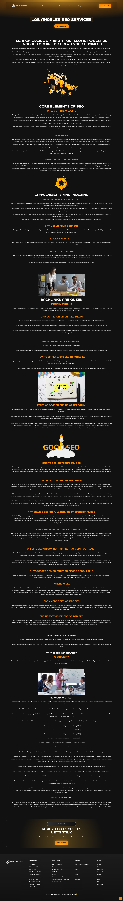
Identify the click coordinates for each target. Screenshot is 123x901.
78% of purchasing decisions (81, 771)
